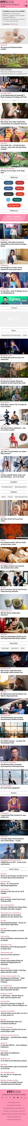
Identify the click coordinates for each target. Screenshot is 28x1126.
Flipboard (19, 188)
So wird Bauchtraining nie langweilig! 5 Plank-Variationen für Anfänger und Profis (14, 96)
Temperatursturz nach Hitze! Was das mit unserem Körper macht (13, 1030)
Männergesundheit (20, 487)
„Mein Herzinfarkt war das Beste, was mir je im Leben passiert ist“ (14, 1014)
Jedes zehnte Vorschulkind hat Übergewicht (10, 1054)
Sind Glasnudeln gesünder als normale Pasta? (12, 931)
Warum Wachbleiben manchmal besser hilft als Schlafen (14, 939)
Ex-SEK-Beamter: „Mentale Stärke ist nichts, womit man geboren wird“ (12, 996)
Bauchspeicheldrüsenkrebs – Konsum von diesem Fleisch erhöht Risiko (13, 923)
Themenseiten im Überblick (14, 1105)
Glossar (18, 1102)
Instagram (9, 183)
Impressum (22, 1111)
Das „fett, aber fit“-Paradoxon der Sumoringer (11, 1075)
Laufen (25, 335)
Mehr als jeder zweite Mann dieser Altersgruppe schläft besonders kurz (12, 671)
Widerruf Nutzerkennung (14, 1116)
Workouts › (14, 793)
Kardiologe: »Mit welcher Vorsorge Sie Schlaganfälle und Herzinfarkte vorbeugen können (13, 244)
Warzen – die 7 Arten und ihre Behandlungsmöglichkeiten (10, 884)
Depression (14, 648)
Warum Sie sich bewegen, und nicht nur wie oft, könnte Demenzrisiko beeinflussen (14, 877)
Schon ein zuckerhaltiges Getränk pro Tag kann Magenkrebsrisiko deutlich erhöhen (13, 637)
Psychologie (5, 648)
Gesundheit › (14, 482)
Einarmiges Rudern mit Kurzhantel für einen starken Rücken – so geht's (12, 839)
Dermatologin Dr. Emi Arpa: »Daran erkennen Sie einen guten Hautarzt (11, 268)
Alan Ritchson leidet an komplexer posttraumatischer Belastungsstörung (12, 765)
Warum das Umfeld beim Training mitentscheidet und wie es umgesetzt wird (14, 72)
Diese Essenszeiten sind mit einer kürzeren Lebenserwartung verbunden (14, 590)
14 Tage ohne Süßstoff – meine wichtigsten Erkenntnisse (14, 1046)
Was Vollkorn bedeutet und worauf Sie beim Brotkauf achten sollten (12, 567)
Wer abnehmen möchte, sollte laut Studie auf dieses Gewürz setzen (13, 543)
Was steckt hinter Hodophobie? (10, 788)
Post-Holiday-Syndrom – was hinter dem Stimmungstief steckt (13, 742)
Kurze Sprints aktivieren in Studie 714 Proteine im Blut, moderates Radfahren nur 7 (14, 1005)
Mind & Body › (14, 643)
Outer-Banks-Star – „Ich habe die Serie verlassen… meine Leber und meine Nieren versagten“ (13, 147)
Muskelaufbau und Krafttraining (11, 335)
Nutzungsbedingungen (9, 1108)
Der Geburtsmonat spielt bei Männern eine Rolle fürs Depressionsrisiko (14, 695)
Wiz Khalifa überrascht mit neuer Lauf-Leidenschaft (12, 358)
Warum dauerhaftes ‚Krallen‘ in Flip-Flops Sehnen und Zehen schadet (13, 971)
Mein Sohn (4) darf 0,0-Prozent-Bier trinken (12, 520)
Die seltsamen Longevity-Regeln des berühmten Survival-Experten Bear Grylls (13, 382)
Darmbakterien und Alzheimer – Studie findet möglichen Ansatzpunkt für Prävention (13, 980)
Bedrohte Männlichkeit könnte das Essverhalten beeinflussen (11, 1022)
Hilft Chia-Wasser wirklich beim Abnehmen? (10, 614)
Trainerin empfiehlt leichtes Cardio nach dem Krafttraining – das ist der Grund (13, 476)
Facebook (8, 188)
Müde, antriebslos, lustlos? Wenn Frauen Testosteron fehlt (13, 900)
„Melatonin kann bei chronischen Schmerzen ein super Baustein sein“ (12, 916)
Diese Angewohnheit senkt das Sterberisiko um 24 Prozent (14, 1067)
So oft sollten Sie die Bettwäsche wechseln (14, 1061)
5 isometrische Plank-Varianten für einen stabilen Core (13, 816)
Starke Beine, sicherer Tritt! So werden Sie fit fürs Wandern (14, 405)
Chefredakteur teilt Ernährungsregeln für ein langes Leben (13, 948)
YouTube (20, 194)
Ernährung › (14, 492)
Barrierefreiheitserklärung (14, 1119)
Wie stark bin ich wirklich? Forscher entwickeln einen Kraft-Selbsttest (12, 1083)
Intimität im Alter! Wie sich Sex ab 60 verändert (12, 892)
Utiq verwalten (22, 1114)
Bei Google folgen (14, 205)
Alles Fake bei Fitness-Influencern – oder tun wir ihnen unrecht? (13, 429)
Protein (10, 497)
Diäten (4, 497)
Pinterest (19, 183)
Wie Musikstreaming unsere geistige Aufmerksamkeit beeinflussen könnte (12, 718)
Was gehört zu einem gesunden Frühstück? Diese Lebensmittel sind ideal (14, 989)
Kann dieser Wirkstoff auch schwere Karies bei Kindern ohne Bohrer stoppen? (14, 908)
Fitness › (14, 330)
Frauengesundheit (7, 487)
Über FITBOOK (11, 1102)
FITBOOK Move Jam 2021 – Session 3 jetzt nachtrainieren (13, 863)
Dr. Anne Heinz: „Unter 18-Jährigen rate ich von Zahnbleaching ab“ (14, 292)
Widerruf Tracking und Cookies (10, 1114)
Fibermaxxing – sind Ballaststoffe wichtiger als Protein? (14, 1038)
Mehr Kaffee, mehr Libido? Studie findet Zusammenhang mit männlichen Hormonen (14, 123)
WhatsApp (17, 200)
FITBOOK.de (14, 24)
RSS (24, 1108)
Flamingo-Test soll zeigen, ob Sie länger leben (13, 171)
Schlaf (22, 648)
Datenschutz (19, 1108)
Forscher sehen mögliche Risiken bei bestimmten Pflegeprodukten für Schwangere (12, 962)
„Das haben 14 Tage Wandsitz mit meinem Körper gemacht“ (13, 452)
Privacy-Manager (14, 1111)
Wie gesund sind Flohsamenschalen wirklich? (11, 48)
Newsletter (8, 194)
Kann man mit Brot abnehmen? (10, 955)
